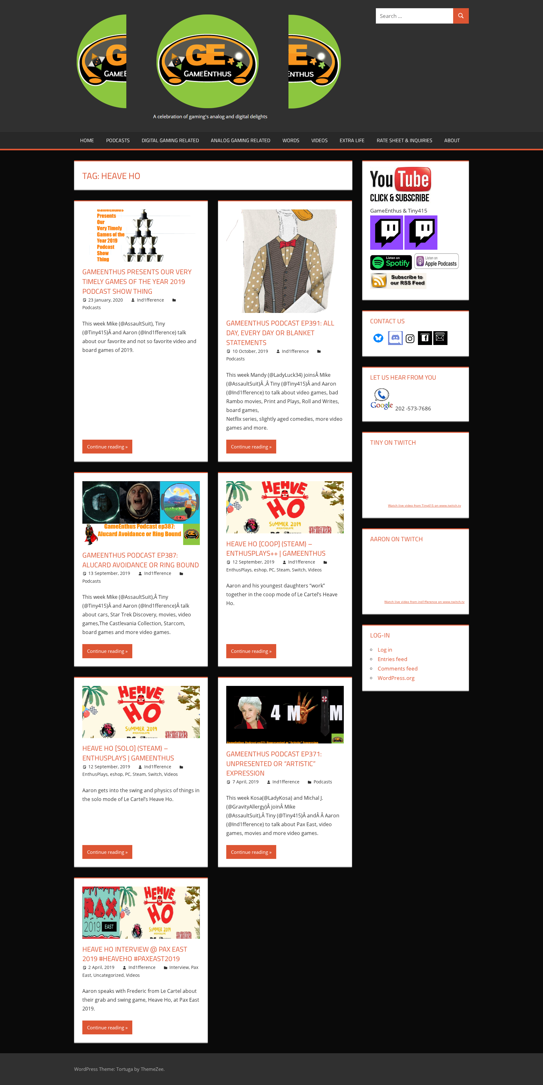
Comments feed (398, 668)
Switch (299, 570)
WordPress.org (396, 678)
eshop (260, 570)
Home (87, 140)
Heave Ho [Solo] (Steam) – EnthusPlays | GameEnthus (128, 753)
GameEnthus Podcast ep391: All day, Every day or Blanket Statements (280, 333)
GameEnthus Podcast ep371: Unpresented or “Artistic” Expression (274, 763)
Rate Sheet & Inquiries (404, 140)
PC (271, 570)
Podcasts (118, 140)
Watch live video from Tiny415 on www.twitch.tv (424, 505)
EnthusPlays (239, 570)
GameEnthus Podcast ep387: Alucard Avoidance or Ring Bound (140, 560)
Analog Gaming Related (240, 140)
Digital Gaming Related (170, 140)
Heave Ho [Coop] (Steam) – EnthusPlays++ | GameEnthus (276, 548)
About (452, 140)
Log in (385, 649)
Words (290, 140)
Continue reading (105, 446)
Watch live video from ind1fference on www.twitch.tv (424, 601)
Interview (179, 967)
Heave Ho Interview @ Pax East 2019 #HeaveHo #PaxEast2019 (134, 954)
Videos (319, 140)
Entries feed (392, 659)
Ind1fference (150, 300)
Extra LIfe (352, 140)
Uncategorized (108, 975)
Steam (283, 570)
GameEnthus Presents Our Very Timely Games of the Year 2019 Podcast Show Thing (137, 281)
